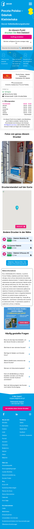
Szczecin (4, 441)
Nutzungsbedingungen (9, 468)
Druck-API (5, 484)
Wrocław (4, 422)
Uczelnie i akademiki (26, 435)
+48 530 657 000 (26, 48)
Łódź (3, 432)
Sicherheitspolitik (7, 465)
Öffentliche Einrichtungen (9, 524)
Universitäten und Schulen (10, 518)
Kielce (4, 454)
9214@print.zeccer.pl (10, 124)
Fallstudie (5, 497)
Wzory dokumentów (8, 494)
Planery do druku (7, 491)
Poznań (4, 438)
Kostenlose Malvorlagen (9, 487)
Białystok (4, 457)
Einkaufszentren (7, 514)
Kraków (4, 429)
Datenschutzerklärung (8, 475)
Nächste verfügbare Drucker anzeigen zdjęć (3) (16, 42)
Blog (3, 481)
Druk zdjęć (5, 500)
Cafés (4, 508)
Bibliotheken (5, 511)
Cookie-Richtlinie (7, 472)
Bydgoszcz (5, 448)
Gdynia (4, 451)
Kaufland (22, 432)
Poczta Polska (24, 425)
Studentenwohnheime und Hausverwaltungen (16, 521)
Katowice (5, 445)
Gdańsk (4, 435)
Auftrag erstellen (17, 37)
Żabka (21, 422)
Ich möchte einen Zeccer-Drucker (17, 408)
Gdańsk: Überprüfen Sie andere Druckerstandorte (17, 263)
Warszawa (5, 425)
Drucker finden (6, 478)
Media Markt (23, 429)
